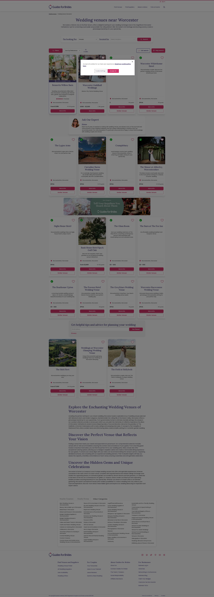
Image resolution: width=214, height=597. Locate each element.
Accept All (113, 71)
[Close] (132, 62)
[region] (107, 67)
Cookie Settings (100, 71)
